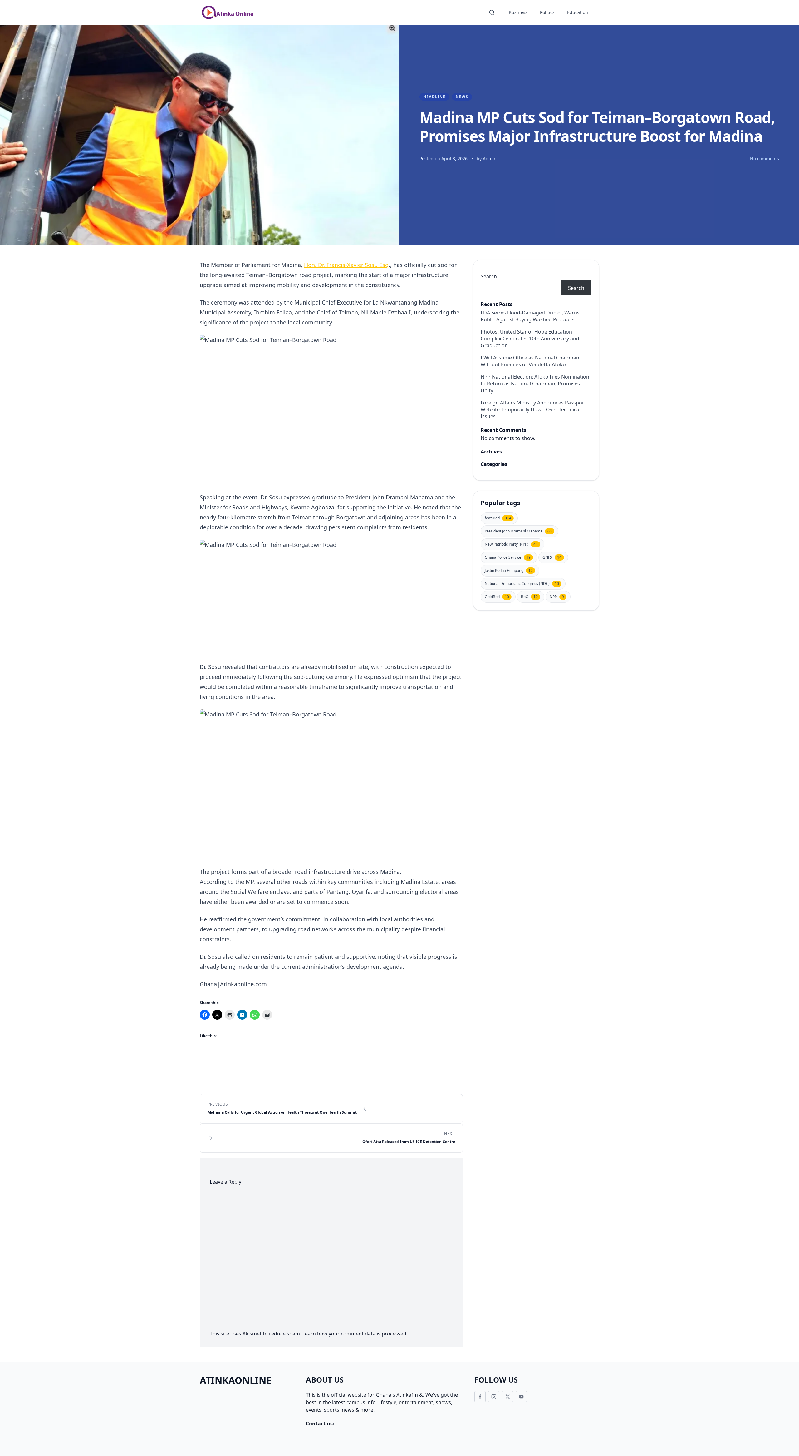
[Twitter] (507, 1396)
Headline (434, 96)
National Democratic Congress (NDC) (522, 583)
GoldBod (497, 596)
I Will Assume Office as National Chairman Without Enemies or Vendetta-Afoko (530, 361)
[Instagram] (493, 1396)
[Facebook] (480, 1396)
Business (518, 12)
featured (498, 518)
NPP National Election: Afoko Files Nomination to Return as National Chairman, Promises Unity (535, 383)
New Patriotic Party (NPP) (511, 544)
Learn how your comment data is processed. (355, 1333)
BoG (529, 596)
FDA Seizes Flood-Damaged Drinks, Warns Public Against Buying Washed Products (530, 316)
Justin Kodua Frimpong (509, 570)
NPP (557, 596)
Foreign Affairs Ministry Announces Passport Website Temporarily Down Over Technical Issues (533, 409)
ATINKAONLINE (236, 1380)
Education (577, 12)
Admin (490, 158)
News (462, 96)
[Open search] (492, 12)
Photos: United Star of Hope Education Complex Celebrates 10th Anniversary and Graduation (530, 338)
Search (489, 276)
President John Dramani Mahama (518, 531)
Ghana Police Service (508, 557)
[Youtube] (521, 1396)
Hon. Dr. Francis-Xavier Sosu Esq (346, 265)
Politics (547, 12)
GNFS (551, 557)
